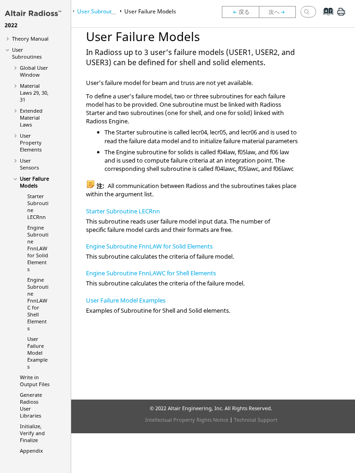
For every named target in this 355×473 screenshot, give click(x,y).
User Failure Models (34, 182)
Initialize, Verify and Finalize (32, 433)
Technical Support (255, 419)
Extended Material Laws (31, 117)
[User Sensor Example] (240, 12)
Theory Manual (30, 38)
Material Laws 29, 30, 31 (34, 92)
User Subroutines (27, 53)
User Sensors (29, 164)
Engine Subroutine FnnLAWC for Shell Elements (38, 304)
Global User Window (34, 71)
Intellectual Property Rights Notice (186, 419)
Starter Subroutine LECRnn (123, 211)
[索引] (325, 18)
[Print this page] (341, 15)
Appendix (31, 450)
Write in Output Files (34, 381)
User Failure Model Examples (37, 352)
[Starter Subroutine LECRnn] (279, 12)
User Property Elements (31, 142)
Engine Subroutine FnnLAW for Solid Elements (38, 248)
